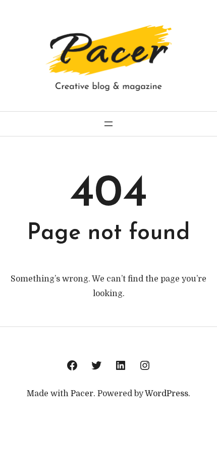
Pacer (82, 393)
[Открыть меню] (108, 124)
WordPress (166, 393)
